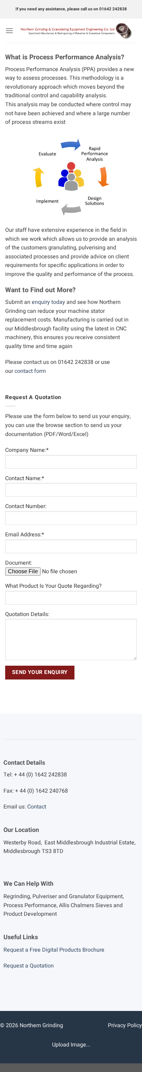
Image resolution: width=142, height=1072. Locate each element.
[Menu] (9, 30)
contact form (30, 371)
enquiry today (48, 302)
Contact (36, 807)
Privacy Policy (125, 1025)
